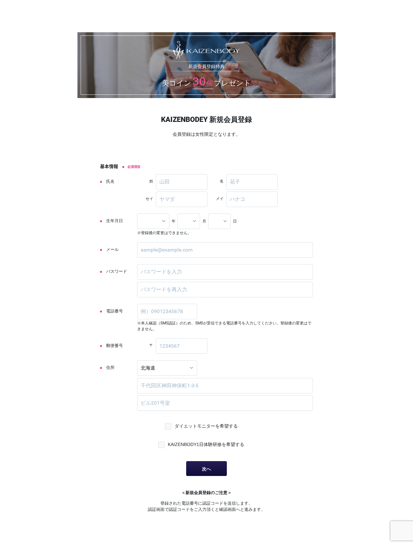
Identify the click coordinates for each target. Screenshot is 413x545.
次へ (206, 468)
